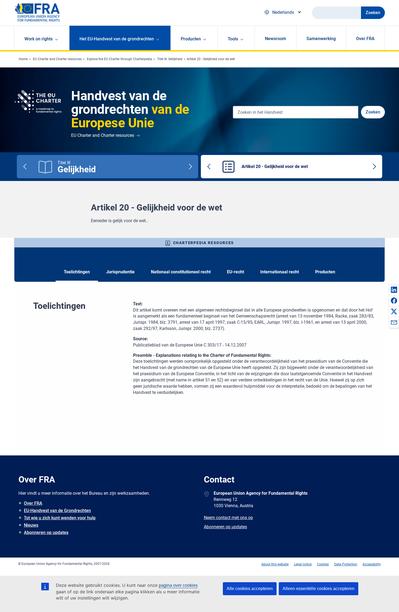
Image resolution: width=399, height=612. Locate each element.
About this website (275, 564)
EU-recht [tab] (235, 271)
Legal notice (303, 564)
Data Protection (345, 564)
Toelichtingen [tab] (77, 271)
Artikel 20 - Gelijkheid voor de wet (211, 59)
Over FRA (365, 38)
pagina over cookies (178, 585)
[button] (394, 289)
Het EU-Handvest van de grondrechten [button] (117, 38)
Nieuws (31, 525)
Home (23, 59)
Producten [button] (191, 38)
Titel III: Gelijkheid (169, 59)
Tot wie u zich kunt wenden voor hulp (60, 517)
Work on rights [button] (38, 38)
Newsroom (275, 38)
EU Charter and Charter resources (57, 59)
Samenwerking (321, 38)
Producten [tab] (325, 271)
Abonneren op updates (46, 532)
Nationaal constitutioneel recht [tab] (181, 271)
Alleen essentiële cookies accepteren (318, 588)
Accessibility (372, 564)
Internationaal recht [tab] (279, 271)
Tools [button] (233, 38)
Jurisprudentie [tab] (120, 271)
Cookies (323, 564)
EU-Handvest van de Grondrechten (57, 510)
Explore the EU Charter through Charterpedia (119, 59)
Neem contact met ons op (228, 517)
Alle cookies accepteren (250, 588)
